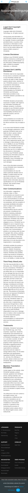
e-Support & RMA (5, 453)
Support (4, 442)
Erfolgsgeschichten (5, 467)
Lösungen (4, 427)
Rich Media (3, 432)
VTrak (16, 438)
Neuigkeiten (5, 459)
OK (18, 490)
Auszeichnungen (5, 470)
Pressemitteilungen (5, 462)
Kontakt (16, 465)
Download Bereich (5, 445)
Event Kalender (4, 465)
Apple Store (17, 445)
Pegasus (17, 432)
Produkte (18, 427)
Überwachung (4, 435)
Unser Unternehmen (19, 462)
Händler (18, 442)
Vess (16, 435)
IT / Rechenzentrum (5, 430)
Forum (2, 450)
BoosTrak (17, 430)
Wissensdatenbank (5, 447)
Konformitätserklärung (20, 467)
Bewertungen (4, 473)
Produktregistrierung (6, 455)
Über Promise (20, 459)
